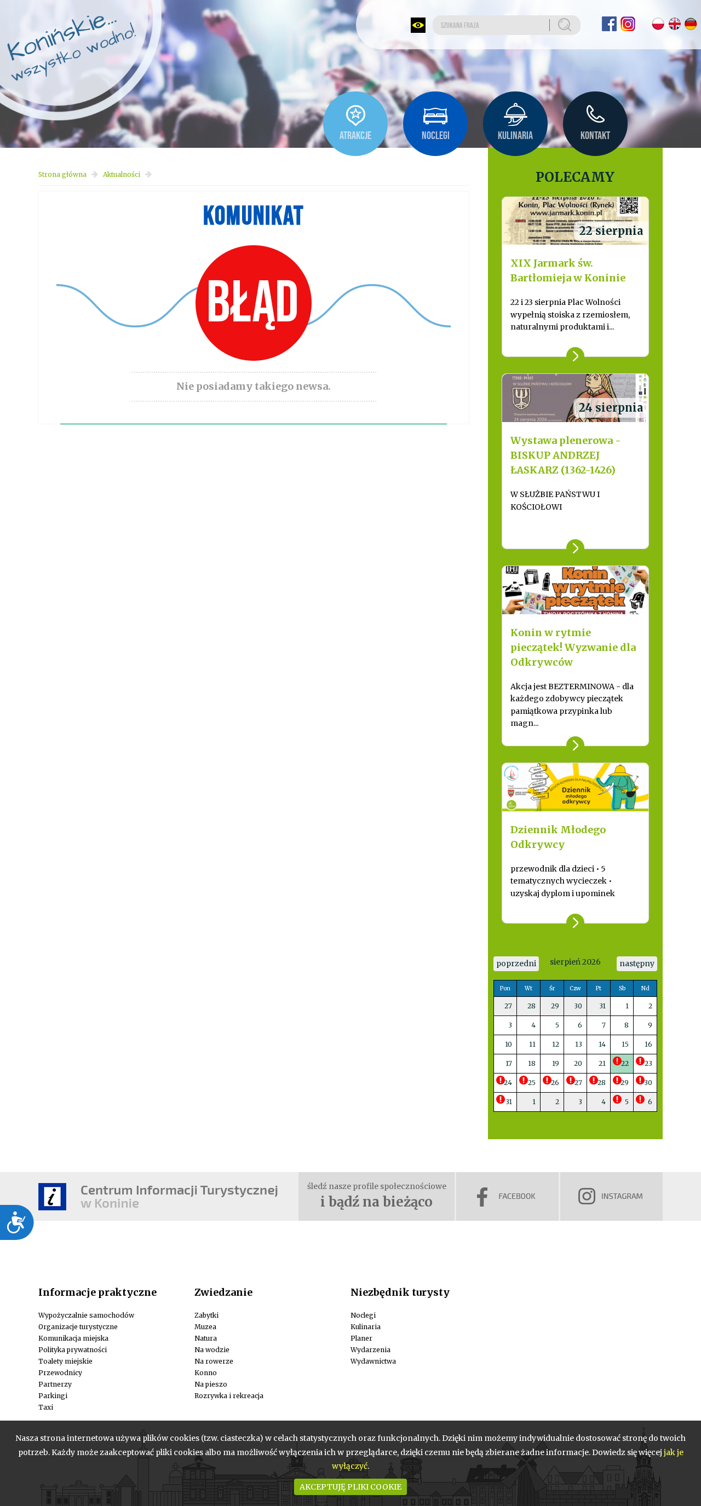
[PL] (658, 24)
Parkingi (52, 1396)
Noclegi (363, 1315)
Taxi (45, 1407)
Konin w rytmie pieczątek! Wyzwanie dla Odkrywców (573, 647)
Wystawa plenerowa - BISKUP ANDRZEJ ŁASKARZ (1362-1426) (565, 455)
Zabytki (206, 1315)
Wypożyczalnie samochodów (86, 1315)
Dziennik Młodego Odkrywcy (558, 837)
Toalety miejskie (65, 1361)
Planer (361, 1338)
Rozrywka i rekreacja (228, 1396)
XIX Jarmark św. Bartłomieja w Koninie (567, 270)
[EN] (674, 24)
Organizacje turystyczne (78, 1327)
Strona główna (62, 174)
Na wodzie (211, 1350)
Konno (205, 1373)
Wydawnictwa (373, 1361)
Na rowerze (213, 1361)
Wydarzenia (370, 1350)
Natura (205, 1338)
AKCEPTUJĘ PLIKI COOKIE (350, 1487)
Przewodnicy (60, 1373)
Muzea (205, 1327)
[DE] (691, 24)
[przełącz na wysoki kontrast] (418, 25)
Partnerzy (55, 1384)
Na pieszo (210, 1384)
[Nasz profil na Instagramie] (627, 23)
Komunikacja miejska (73, 1338)
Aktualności (121, 174)
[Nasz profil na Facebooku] (609, 23)
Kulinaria (365, 1327)
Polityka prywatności (72, 1350)
